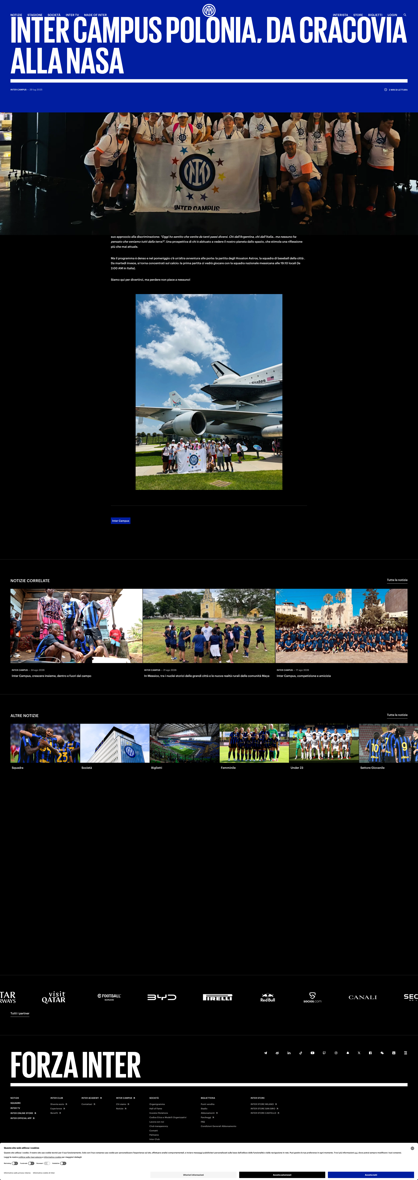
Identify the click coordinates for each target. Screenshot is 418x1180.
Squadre (15, 1103)
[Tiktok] (301, 1053)
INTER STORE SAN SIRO (263, 1108)
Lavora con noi (156, 1122)
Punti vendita (207, 1104)
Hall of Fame (155, 1108)
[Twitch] (324, 1053)
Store (358, 15)
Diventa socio (57, 1104)
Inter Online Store (21, 1113)
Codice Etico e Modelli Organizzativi (167, 1117)
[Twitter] (359, 1053)
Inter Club (56, 1098)
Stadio (204, 1108)
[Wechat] (382, 1053)
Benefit (54, 1113)
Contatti (153, 1130)
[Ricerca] (405, 15)
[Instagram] (336, 1053)
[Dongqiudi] (394, 1053)
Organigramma (157, 1104)
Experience (56, 1108)
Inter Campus (120, 520)
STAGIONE (34, 15)
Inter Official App (21, 1118)
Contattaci (86, 1104)
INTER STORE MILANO (262, 1104)
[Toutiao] (406, 1053)
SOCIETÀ (54, 15)
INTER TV (72, 15)
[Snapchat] (348, 1053)
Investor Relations (158, 1113)
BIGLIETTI (375, 15)
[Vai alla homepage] (209, 11)
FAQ (203, 1122)
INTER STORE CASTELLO (263, 1113)
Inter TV (15, 1108)
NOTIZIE (16, 15)
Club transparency (158, 1126)
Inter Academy (90, 1098)
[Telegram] (265, 1053)
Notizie (14, 1098)
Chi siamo (121, 1104)
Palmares (154, 1135)
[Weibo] (277, 1053)
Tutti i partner (19, 1013)
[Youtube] (312, 1053)
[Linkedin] (289, 1053)
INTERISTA (340, 15)
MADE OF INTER (95, 15)
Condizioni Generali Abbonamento (218, 1126)
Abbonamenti (208, 1113)
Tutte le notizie (397, 580)
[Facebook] (370, 1053)
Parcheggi (206, 1117)
